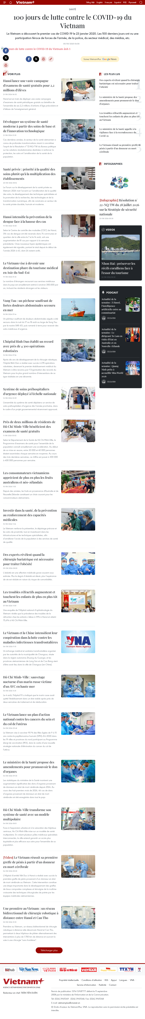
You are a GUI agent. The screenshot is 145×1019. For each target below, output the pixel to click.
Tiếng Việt (90, 2)
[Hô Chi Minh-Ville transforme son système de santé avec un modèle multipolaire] (78, 818)
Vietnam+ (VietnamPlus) (25, 2)
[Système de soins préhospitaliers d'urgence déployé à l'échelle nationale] (78, 398)
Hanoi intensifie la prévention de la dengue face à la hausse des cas (27, 219)
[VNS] (28, 970)
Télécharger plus (49, 950)
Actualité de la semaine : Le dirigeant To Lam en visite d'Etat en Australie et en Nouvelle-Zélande (112, 338)
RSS (106, 980)
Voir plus (14, 74)
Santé (72, 9)
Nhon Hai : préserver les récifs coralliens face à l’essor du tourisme (118, 268)
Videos (110, 229)
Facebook (6, 51)
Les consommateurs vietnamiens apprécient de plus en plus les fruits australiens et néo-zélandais (28, 477)
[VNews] (139, 970)
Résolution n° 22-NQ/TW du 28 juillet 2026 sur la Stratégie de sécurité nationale (119, 207)
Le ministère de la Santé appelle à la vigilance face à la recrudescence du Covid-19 (117, 132)
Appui (114, 980)
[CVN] (49, 970)
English (100, 2)
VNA (132, 980)
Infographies (113, 163)
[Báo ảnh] (89, 970)
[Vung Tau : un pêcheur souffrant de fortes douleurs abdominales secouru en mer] (78, 309)
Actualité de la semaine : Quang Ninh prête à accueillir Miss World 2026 (112, 369)
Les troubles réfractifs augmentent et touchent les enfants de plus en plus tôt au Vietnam (30, 596)
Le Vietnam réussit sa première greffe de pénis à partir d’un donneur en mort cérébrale (30, 862)
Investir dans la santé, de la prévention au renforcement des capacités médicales (30, 515)
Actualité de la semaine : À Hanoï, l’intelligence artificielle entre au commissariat (111, 306)
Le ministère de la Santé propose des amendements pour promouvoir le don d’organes (30, 767)
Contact (112, 984)
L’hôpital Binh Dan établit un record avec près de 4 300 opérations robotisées (28, 346)
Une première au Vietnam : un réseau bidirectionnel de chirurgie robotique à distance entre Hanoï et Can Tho (30, 913)
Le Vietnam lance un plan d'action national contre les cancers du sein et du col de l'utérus (29, 719)
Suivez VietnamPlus (92, 59)
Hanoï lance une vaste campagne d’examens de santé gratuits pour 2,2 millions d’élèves (28, 85)
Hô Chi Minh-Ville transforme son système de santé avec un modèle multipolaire (27, 814)
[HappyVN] (108, 970)
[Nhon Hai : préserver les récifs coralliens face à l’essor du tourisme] (121, 247)
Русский (132, 2)
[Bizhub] (10, 970)
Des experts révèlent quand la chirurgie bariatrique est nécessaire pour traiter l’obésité (28, 559)
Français (108, 2)
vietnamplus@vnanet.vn (69, 1002)
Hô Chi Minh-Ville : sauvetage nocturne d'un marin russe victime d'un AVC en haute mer (27, 681)
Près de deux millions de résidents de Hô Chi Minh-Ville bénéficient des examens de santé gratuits (29, 426)
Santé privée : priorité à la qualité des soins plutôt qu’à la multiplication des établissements (29, 174)
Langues (123, 980)
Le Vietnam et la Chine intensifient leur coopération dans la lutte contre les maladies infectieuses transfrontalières (30, 637)
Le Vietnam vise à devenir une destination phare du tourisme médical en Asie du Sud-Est (30, 268)
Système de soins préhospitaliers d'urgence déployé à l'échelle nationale (29, 391)
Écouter (111, 318)
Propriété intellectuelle (69, 980)
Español (117, 2)
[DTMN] (68, 970)
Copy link (6, 73)
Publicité (102, 984)
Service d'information (86, 984)
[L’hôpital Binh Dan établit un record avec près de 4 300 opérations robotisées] (78, 350)
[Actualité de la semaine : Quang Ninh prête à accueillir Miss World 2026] (133, 368)
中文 (125, 2)
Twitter (6, 58)
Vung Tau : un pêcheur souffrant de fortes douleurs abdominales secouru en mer (29, 305)
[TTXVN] (126, 970)
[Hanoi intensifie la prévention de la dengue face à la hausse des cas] (78, 226)
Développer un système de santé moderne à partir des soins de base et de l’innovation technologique (29, 126)
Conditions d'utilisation (92, 980)
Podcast (112, 292)
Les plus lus (112, 74)
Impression (6, 65)
